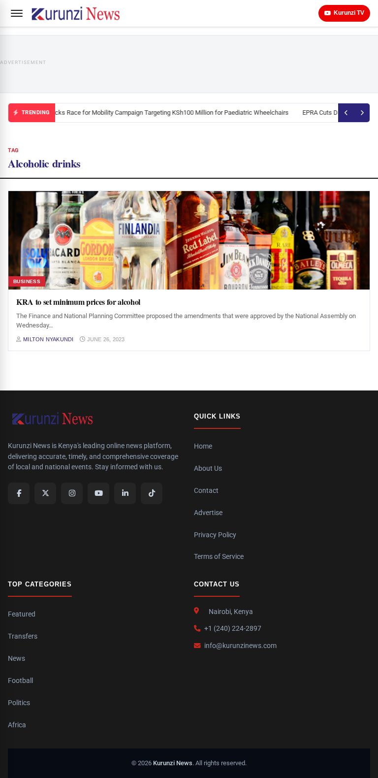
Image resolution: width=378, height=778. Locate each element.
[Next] (362, 112)
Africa (17, 725)
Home (203, 446)
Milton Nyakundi (48, 339)
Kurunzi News (172, 763)
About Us (208, 468)
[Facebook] (19, 493)
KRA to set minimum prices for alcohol (78, 301)
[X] (45, 493)
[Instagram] (72, 493)
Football (20, 680)
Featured (21, 614)
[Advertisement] (212, 64)
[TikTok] (151, 493)
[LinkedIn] (125, 493)
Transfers (22, 636)
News (16, 658)
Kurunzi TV (349, 12)
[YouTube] (98, 493)
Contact (206, 490)
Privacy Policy (215, 535)
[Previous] (346, 112)
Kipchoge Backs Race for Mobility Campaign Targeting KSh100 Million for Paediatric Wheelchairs (152, 112)
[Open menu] (17, 13)
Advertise (208, 513)
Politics (19, 703)
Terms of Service (219, 556)
